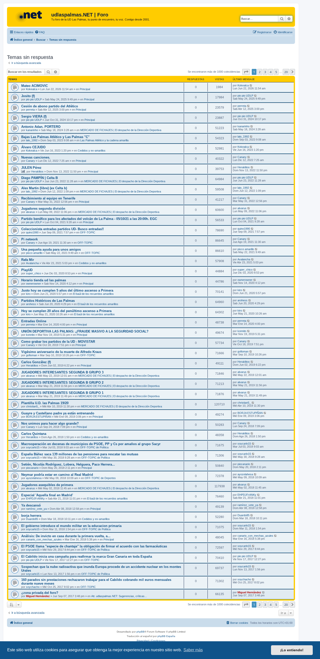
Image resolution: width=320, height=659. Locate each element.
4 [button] (271, 72)
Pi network (29, 239)
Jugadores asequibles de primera (47, 485)
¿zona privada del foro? (39, 593)
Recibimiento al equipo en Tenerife (48, 198)
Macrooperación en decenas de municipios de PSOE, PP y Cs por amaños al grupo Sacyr (90, 444)
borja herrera (31, 515)
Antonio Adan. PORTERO (40, 127)
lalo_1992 (32, 140)
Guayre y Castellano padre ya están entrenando (57, 413)
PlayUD (26, 270)
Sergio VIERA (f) (33, 116)
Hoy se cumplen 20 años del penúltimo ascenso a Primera (66, 311)
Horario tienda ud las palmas (43, 280)
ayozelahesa (34, 478)
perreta (30, 109)
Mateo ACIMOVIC (34, 86)
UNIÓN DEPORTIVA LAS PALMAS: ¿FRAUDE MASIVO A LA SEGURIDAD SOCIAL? (84, 331)
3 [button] (265, 72)
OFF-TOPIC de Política (94, 447)
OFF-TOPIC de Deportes (100, 478)
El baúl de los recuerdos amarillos (93, 293)
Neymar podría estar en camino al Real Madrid (57, 475)
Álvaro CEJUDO (33, 147)
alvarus (30, 211)
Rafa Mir (27, 260)
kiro (28, 293)
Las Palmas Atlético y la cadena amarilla (104, 140)
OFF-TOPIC (87, 232)
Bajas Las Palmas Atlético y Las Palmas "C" (55, 137)
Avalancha (32, 263)
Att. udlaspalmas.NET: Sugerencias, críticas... (119, 596)
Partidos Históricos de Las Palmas (48, 301)
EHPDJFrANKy (35, 498)
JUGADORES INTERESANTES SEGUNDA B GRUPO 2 (62, 382)
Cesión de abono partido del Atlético (49, 106)
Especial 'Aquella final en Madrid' (47, 495)
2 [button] (259, 72)
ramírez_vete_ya (36, 508)
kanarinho (32, 130)
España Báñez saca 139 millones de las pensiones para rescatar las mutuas (79, 454)
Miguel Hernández (38, 596)
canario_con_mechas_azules (44, 539)
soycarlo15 (33, 447)
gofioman (31, 355)
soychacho (33, 586)
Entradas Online (33, 321)
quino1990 (32, 232)
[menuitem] (40, 32)
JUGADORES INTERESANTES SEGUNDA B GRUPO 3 (62, 372)
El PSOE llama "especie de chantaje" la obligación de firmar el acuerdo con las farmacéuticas (94, 546)
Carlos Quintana (33, 434)
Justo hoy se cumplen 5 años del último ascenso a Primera (67, 290)
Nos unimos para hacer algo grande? (50, 423)
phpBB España (166, 636)
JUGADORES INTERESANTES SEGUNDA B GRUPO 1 (62, 393)
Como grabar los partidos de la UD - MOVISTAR (58, 341)
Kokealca (31, 89)
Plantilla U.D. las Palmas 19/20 (44, 403)
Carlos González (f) (36, 362)
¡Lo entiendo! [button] (292, 650)
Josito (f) (28, 96)
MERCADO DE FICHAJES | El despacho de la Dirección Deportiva (120, 130)
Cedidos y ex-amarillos (92, 150)
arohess (31, 304)
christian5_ (32, 406)
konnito (30, 334)
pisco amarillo (34, 252)
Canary (30, 160)
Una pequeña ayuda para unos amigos (51, 249)
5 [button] (276, 72)
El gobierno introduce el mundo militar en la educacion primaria (71, 526)
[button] (246, 72)
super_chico (33, 273)
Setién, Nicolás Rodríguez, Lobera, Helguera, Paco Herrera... (68, 464)
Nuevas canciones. (35, 157)
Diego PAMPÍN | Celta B (39, 178)
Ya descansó (31, 505)
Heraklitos (37, 171)
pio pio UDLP (34, 99)
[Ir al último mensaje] (251, 85)
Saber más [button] (193, 650)
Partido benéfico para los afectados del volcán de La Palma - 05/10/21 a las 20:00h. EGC (89, 219)
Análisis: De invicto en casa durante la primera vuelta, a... (65, 536)
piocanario (32, 467)
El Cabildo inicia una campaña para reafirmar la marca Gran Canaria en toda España (86, 556)
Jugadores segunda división (43, 208)
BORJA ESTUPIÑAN (38, 416)
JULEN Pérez (31, 167)
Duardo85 (32, 518)
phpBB (140, 631)
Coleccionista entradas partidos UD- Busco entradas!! (62, 229)
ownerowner (33, 283)
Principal (85, 89)
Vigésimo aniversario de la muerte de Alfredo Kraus (61, 352)
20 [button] (286, 72)
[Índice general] (29, 16)
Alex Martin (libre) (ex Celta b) (44, 188)
